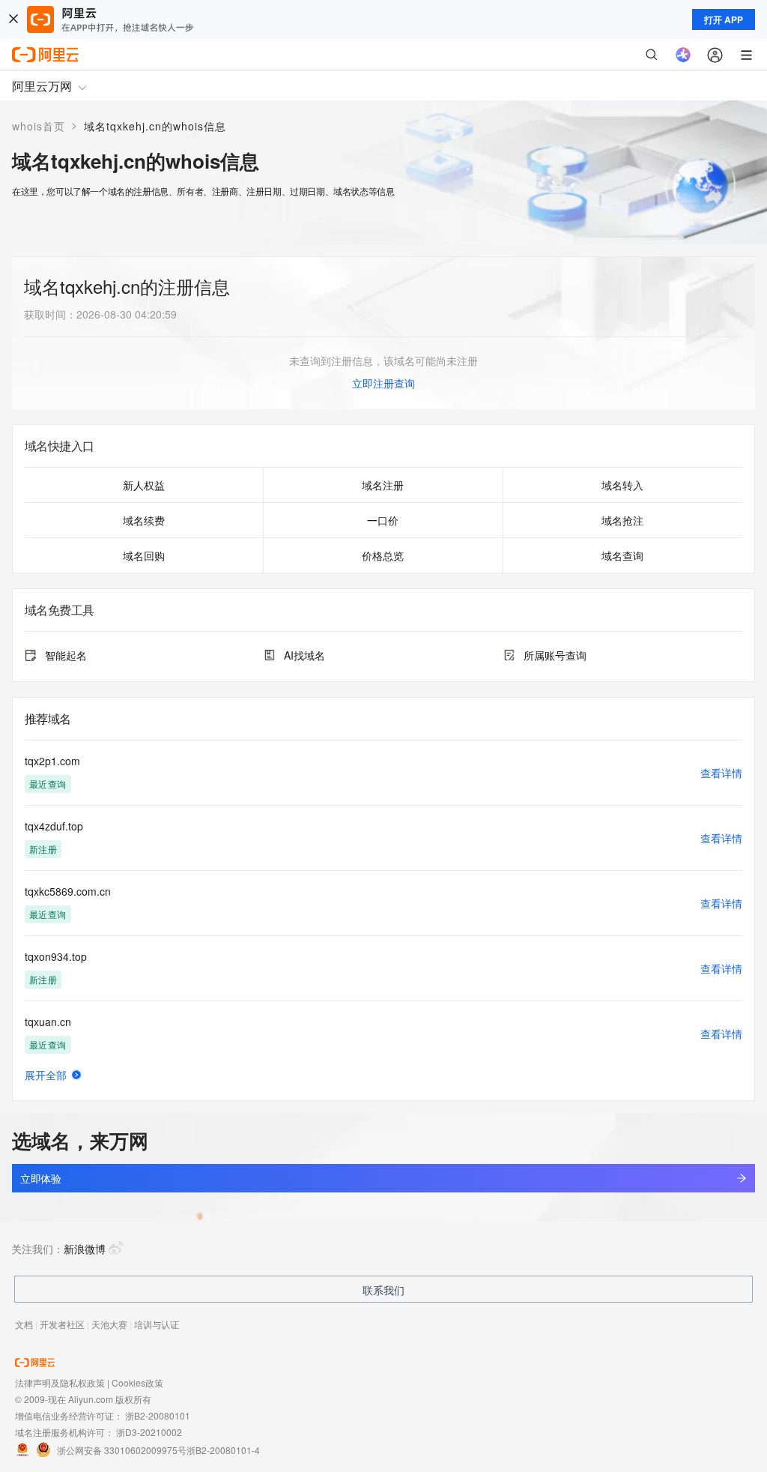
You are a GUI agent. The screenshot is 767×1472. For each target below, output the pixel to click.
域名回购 (144, 555)
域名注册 (383, 484)
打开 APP (723, 19)
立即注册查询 (383, 382)
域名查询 (622, 555)
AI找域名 (304, 655)
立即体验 (40, 1178)
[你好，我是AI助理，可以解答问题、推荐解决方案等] (683, 54)
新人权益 (144, 484)
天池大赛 (109, 1324)
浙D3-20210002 (149, 1432)
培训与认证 (156, 1324)
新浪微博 (85, 1248)
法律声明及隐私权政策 (60, 1382)
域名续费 (144, 520)
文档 (24, 1324)
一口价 (382, 520)
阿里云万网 (42, 85)
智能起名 (66, 655)
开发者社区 (62, 1324)
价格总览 (383, 555)
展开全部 (46, 1074)
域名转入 (622, 484)
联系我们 (383, 1289)
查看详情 (721, 772)
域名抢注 (622, 520)
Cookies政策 (137, 1382)
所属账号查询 (555, 655)
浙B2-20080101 (157, 1415)
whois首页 (38, 125)
